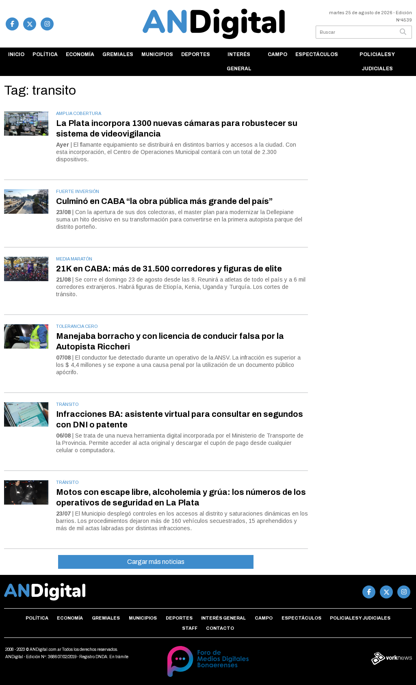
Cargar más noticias (155, 561)
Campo (277, 54)
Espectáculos (316, 54)
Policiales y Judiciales (377, 62)
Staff (189, 628)
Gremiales (117, 54)
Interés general (239, 62)
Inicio (16, 54)
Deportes (195, 54)
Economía (80, 54)
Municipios (157, 54)
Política (45, 54)
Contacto (220, 628)
